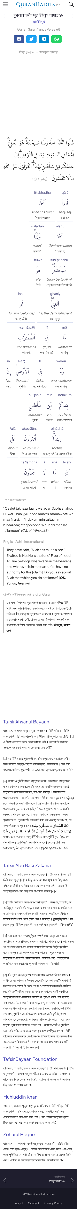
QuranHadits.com (43, 1194)
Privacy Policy (53, 1203)
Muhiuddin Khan (20, 1097)
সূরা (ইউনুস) (38, 21)
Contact (33, 1203)
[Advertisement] (38, 95)
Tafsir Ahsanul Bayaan (26, 721)
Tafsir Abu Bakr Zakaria (27, 865)
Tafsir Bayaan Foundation (30, 1059)
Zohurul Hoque (19, 1134)
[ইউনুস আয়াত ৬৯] (73, 16)
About (19, 1203)
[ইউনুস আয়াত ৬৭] (4, 16)
